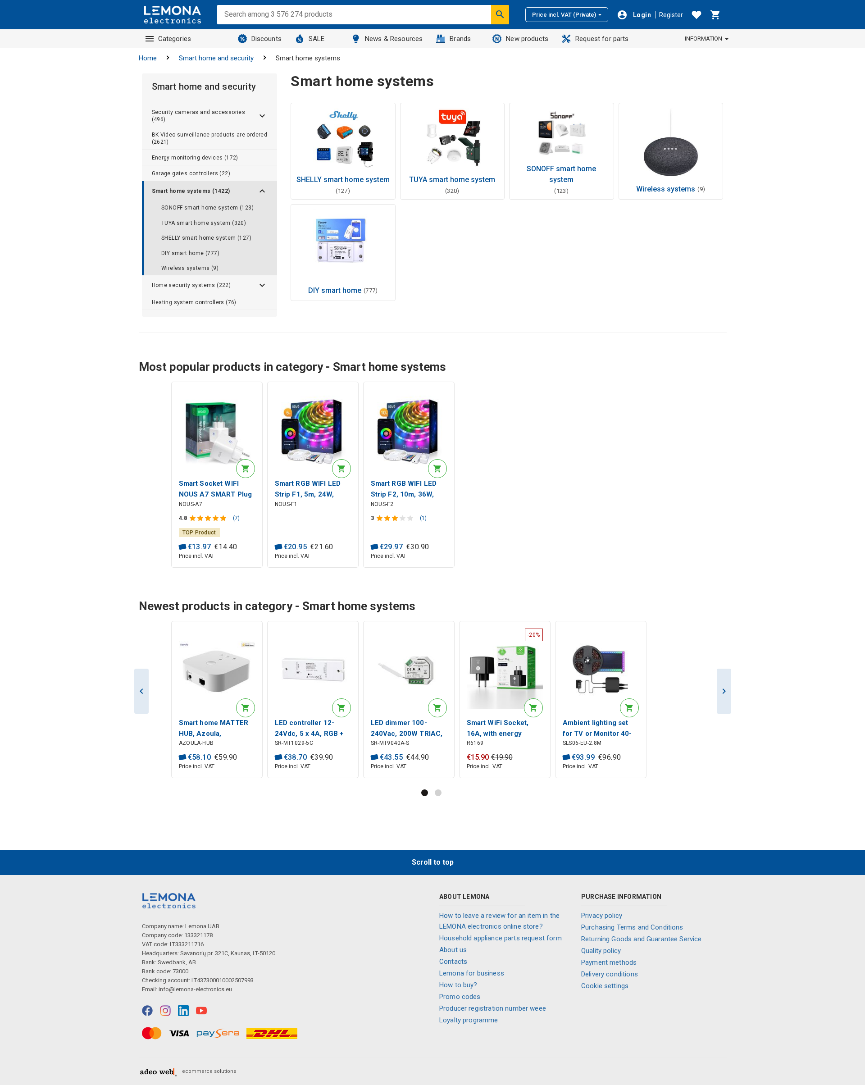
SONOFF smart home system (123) (207, 208)
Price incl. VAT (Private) (564, 14)
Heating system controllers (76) (194, 302)
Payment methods (609, 962)
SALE (317, 39)
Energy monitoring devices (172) (195, 158)
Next (724, 691)
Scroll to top (433, 862)
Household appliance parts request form (500, 938)
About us (453, 950)
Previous (141, 691)
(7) (236, 518)
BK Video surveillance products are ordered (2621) (210, 138)
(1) (423, 518)
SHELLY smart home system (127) (206, 238)
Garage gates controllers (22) (191, 173)
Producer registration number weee (492, 1008)
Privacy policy (601, 916)
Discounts (266, 39)
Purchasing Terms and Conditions (632, 927)
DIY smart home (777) (190, 253)
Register (671, 14)
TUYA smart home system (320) (203, 223)
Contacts (453, 961)
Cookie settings (604, 986)
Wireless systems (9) (190, 268)
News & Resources (394, 39)
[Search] (500, 14)
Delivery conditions (609, 974)
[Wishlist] (696, 14)
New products (527, 39)
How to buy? (458, 985)
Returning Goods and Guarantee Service (641, 939)
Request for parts (602, 39)
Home (148, 58)
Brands (460, 39)
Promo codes (460, 997)
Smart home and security (216, 58)
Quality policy (601, 951)
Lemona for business (471, 973)
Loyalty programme (468, 1020)
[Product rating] (209, 518)
